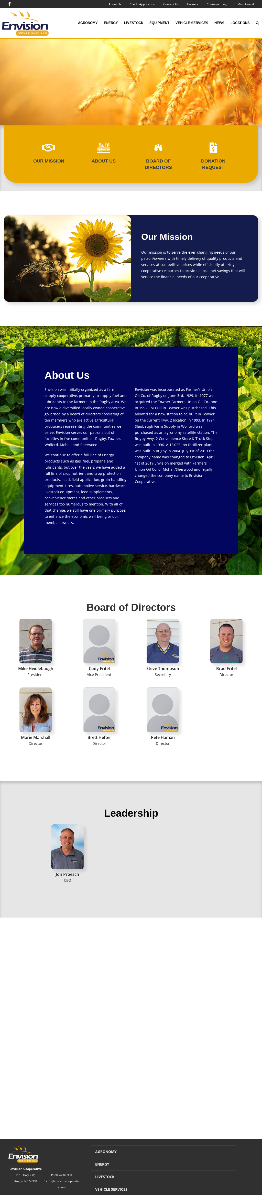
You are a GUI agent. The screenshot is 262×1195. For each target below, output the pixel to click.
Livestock (133, 23)
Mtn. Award (245, 4)
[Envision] (25, 23)
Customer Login (218, 4)
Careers (193, 4)
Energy (111, 23)
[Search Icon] (257, 23)
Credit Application (142, 4)
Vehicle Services (192, 23)
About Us (115, 4)
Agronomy (88, 23)
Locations (240, 23)
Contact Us (171, 4)
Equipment (159, 23)
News (219, 23)
